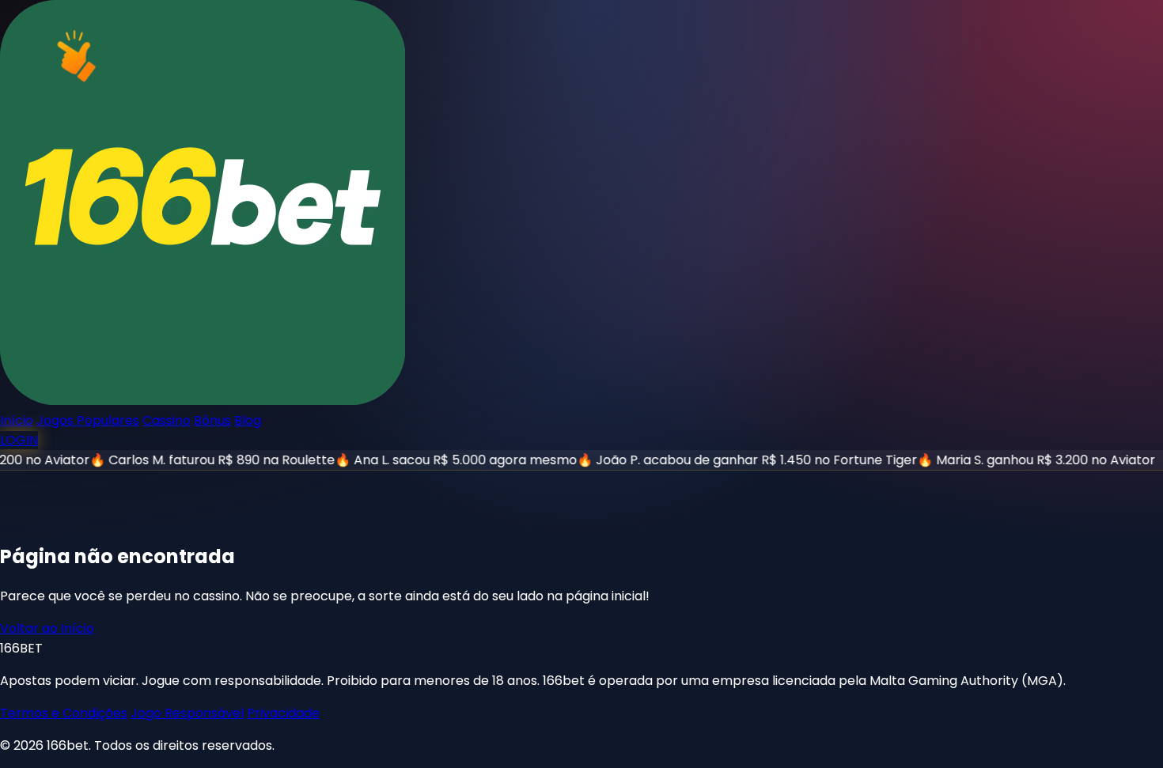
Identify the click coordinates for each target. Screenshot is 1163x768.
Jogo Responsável (187, 713)
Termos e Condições (63, 713)
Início (16, 420)
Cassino (166, 420)
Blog (247, 420)
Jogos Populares (87, 420)
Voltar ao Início (47, 628)
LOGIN (19, 440)
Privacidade (283, 713)
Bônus (212, 420)
